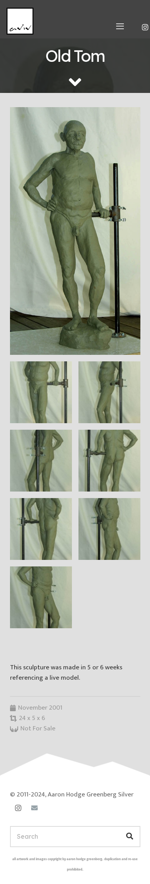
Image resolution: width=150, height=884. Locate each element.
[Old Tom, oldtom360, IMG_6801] (41, 392)
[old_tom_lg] (75, 231)
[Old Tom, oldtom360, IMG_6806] (109, 461)
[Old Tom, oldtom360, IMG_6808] (109, 392)
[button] (120, 26)
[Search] (129, 836)
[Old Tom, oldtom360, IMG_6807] (41, 461)
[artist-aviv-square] (20, 21)
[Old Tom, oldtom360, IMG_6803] (41, 597)
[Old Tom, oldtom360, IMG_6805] (41, 529)
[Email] (34, 808)
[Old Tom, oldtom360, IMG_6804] (109, 529)
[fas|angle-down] (75, 82)
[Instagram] (18, 808)
